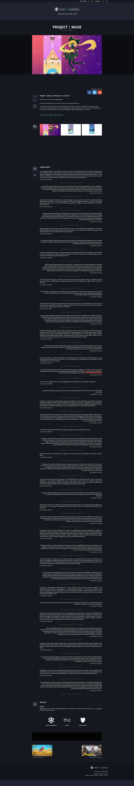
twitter (106, 773)
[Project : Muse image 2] (71, 135)
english (91, 775)
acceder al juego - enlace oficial (52, 115)
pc (89, 1)
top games (101, 773)
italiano (106, 775)
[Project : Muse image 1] (50, 135)
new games (95, 773)
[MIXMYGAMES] (67, 12)
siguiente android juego (38, 757)
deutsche (96, 775)
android (97, 1)
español (101, 775)
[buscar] (102, 1)
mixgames (83, 1)
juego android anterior (96, 757)
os (92, 1)
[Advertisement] (67, 79)
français (87, 775)
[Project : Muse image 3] (92, 135)
